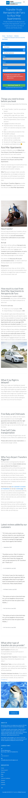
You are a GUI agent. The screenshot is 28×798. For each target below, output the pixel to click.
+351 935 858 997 (5, 755)
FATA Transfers (14, 792)
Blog (2, 774)
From (4, 44)
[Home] (14, 2)
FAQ (2, 776)
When (4, 56)
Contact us (4, 679)
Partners (3, 780)
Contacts (3, 784)
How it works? (4, 770)
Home (3, 36)
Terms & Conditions (5, 778)
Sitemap (3, 782)
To (3, 50)
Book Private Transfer (13, 85)
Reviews (3, 772)
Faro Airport (10, 36)
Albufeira (16, 36)
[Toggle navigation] (24, 2)
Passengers (5, 68)
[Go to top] (2, 787)
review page (19, 488)
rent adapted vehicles (19, 737)
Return (4, 62)
